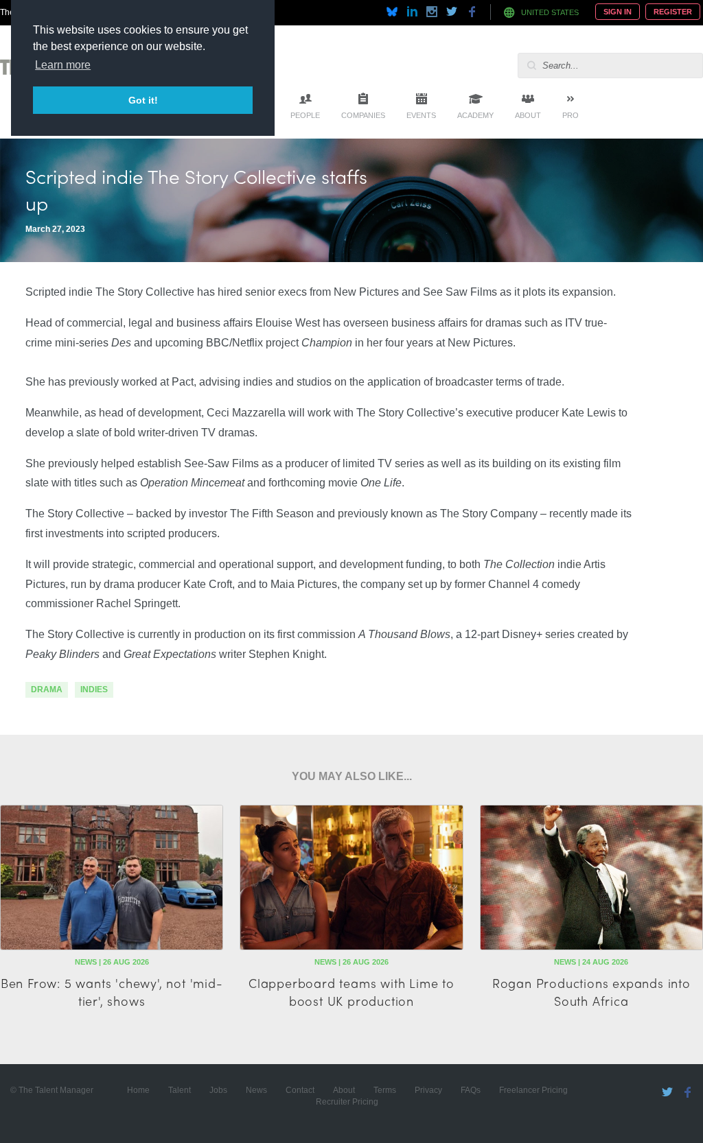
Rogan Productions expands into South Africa (591, 991)
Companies (363, 115)
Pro (570, 115)
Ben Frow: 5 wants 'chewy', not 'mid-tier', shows (112, 991)
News (256, 1090)
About (528, 115)
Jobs (218, 1090)
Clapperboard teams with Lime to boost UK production (351, 991)
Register (673, 12)
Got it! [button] (143, 100)
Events (421, 115)
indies (94, 689)
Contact (300, 1090)
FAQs (471, 1090)
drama (46, 689)
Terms (384, 1090)
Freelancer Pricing (533, 1090)
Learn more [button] (63, 65)
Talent (179, 1090)
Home (138, 1090)
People (305, 115)
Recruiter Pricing (347, 1102)
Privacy (428, 1090)
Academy (475, 115)
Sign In (617, 12)
